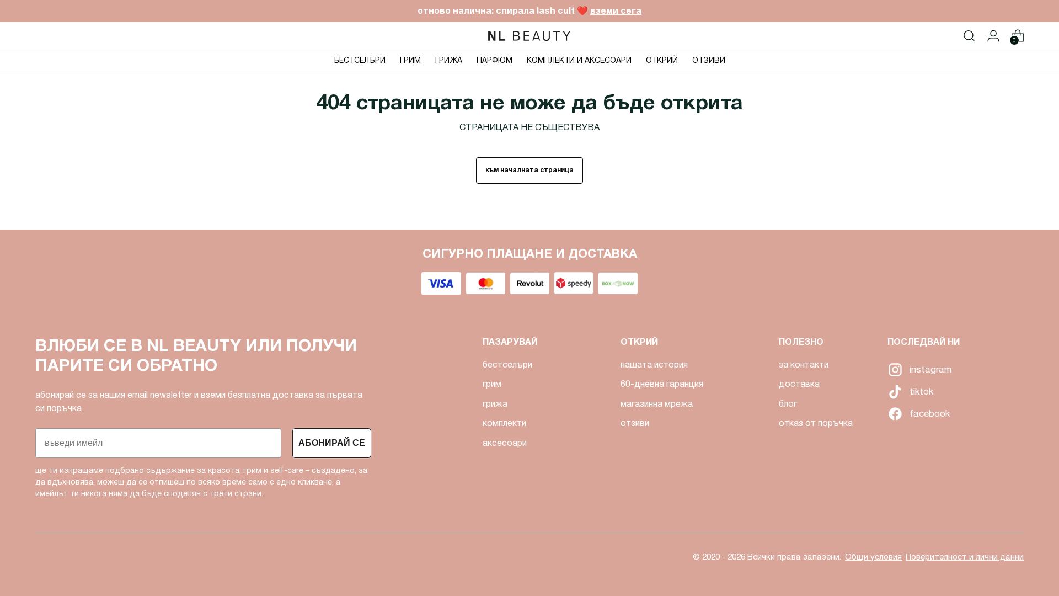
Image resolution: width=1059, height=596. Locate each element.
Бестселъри (507, 364)
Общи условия (873, 557)
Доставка (799, 384)
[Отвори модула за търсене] (969, 36)
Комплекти (504, 423)
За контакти (803, 364)
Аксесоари (505, 443)
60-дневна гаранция (662, 384)
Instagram (894, 369)
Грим (492, 384)
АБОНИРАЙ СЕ (331, 443)
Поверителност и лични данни (965, 557)
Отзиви (635, 423)
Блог (788, 403)
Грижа (495, 403)
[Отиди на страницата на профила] (993, 36)
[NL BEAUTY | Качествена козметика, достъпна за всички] (529, 36)
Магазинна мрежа (657, 403)
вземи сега (615, 11)
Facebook (894, 414)
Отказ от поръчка (816, 423)
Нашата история (654, 364)
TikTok (894, 392)
